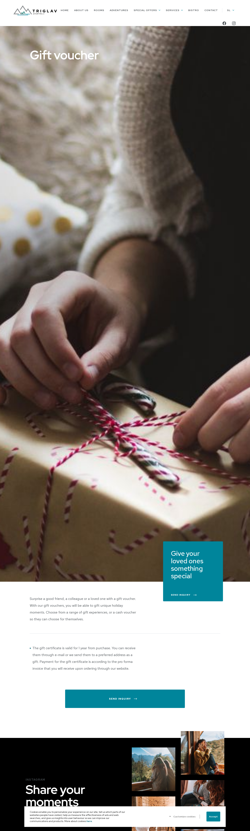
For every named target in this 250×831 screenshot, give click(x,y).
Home (65, 10)
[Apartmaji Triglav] (35, 10)
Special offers (145, 10)
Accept (213, 816)
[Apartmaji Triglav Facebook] (224, 23)
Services (172, 10)
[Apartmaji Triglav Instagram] (234, 23)
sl (229, 10)
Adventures (119, 10)
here (89, 821)
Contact (211, 10)
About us (81, 10)
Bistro (193, 10)
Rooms (99, 10)
